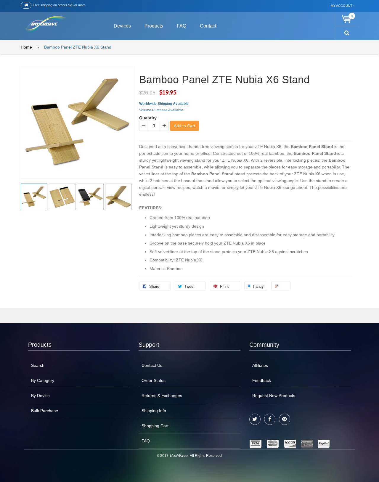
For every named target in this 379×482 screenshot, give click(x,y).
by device (40, 395)
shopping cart (155, 425)
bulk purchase (44, 410)
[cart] (347, 19)
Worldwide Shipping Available (164, 104)
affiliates (260, 365)
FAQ (146, 440)
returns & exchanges (162, 395)
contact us (152, 365)
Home (26, 47)
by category (42, 380)
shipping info (154, 410)
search (37, 365)
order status (154, 380)
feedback (261, 380)
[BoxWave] (44, 25)
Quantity (148, 117)
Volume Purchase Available (161, 110)
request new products (273, 395)
